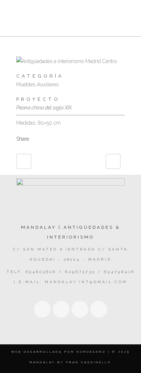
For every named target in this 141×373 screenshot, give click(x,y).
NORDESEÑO (91, 351)
